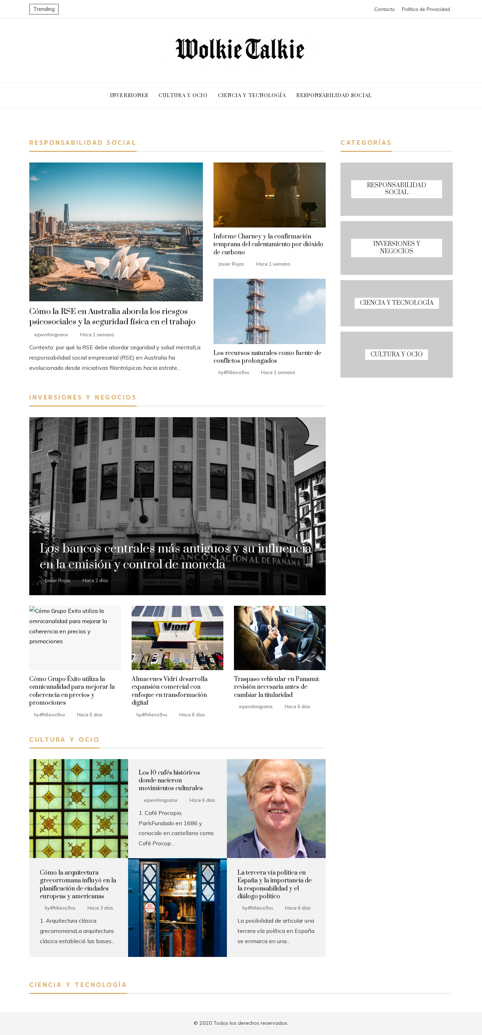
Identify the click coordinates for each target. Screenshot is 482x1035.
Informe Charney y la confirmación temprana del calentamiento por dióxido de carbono (268, 244)
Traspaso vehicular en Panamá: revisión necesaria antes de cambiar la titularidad (277, 687)
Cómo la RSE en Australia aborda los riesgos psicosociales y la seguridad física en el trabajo (112, 317)
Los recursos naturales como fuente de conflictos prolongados (267, 357)
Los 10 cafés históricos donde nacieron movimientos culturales (171, 781)
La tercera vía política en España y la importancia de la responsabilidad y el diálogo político (274, 884)
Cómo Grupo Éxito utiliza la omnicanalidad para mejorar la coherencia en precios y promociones (72, 691)
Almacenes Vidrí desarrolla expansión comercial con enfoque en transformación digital (169, 691)
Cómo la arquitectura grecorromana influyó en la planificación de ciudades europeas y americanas (78, 884)
